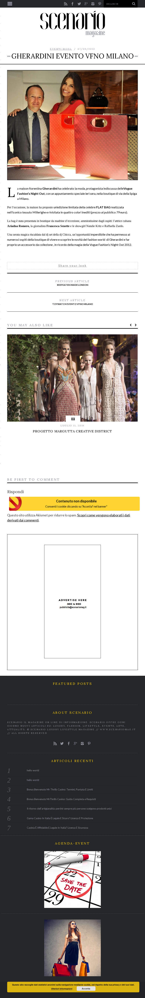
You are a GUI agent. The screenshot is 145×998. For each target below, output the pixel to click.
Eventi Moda (61, 48)
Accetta (86, 988)
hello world (33, 770)
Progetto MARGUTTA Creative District (72, 431)
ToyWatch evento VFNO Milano (72, 302)
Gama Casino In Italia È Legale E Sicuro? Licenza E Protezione (60, 818)
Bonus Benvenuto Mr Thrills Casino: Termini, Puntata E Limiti (60, 789)
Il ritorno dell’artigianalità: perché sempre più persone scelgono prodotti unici (69, 808)
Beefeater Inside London (72, 282)
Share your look (72, 265)
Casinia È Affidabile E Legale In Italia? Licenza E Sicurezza (57, 827)
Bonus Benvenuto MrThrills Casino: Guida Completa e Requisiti (61, 799)
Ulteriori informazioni (61, 988)
